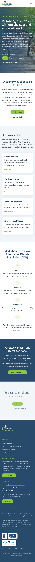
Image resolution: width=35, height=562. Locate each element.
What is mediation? (17, 117)
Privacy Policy (19, 549)
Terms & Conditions (7, 549)
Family (5, 58)
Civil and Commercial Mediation (11, 446)
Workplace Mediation (8, 449)
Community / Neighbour (10, 62)
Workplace (20, 58)
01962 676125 (19, 408)
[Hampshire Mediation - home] (7, 3)
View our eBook (9, 475)
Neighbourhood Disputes (9, 453)
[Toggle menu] (31, 4)
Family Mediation (7, 443)
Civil (12, 58)
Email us (17, 404)
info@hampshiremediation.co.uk (15, 485)
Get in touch (17, 112)
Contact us (7, 501)
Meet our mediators (17, 372)
